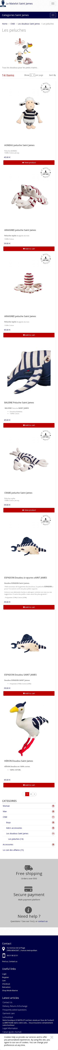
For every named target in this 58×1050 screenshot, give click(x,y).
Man (5, 811)
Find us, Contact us (9, 961)
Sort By (52, 75)
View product (30, 162)
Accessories (8, 844)
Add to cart (30, 248)
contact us (43, 921)
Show (26, 75)
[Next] (34, 794)
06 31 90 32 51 (12, 955)
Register (5, 977)
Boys (8, 822)
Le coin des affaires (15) (13, 850)
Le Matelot (12, 3)
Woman (6, 806)
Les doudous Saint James (17, 833)
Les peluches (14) (15, 839)
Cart (4, 980)
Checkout (6, 984)
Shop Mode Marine (10, 990)
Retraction (6, 987)
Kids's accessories (14, 828)
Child (5, 817)
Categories (8, 15)
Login (4, 974)
